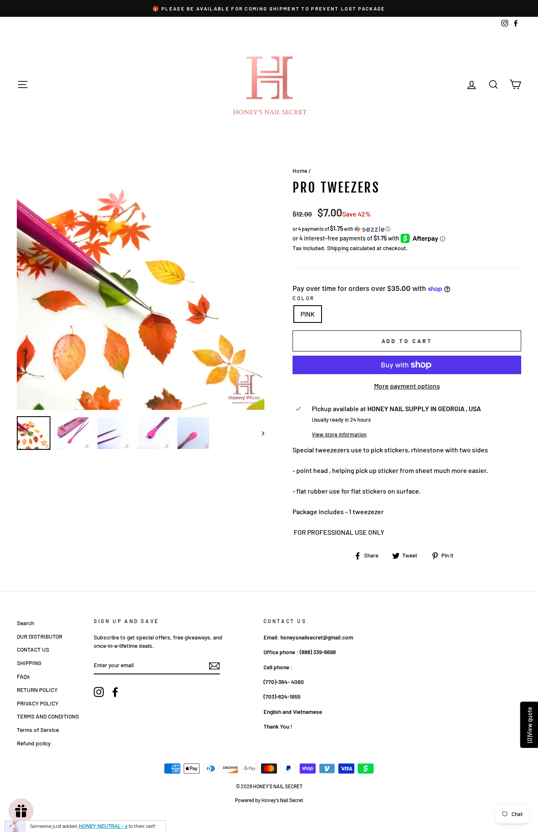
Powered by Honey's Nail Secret (269, 800)
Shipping (337, 247)
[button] (407, 229)
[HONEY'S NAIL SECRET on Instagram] (99, 692)
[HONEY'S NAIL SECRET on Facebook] (115, 692)
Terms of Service (38, 729)
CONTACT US (33, 649)
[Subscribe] (214, 665)
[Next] (259, 433)
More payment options (407, 386)
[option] (269, 8)
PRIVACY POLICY (37, 703)
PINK (308, 314)
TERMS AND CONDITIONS (48, 716)
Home (300, 170)
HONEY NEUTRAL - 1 (102, 821)
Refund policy (33, 743)
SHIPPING (29, 662)
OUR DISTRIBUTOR (39, 636)
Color (304, 298)
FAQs (23, 676)
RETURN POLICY (37, 689)
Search (25, 622)
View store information (339, 434)
